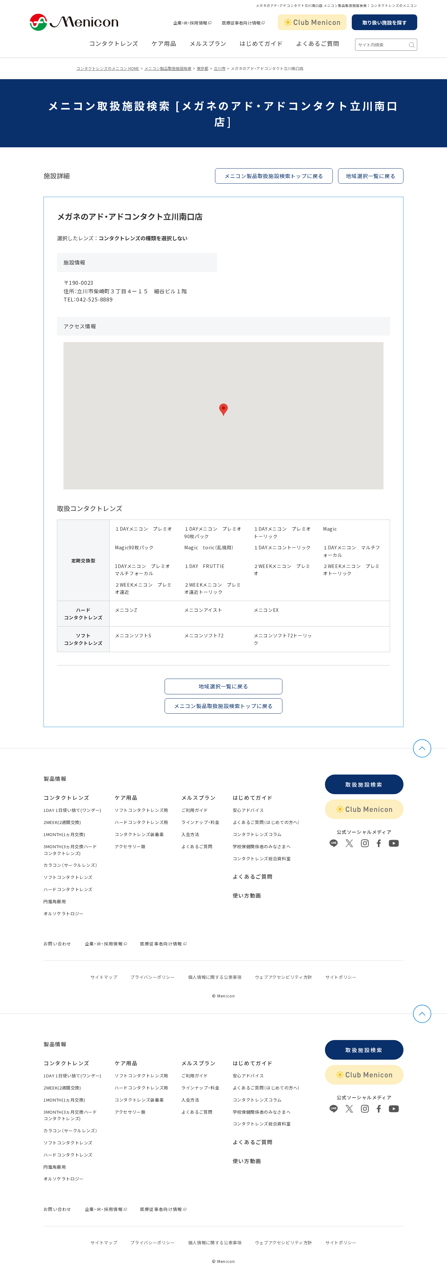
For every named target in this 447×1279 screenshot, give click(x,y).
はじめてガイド (261, 43)
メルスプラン (198, 797)
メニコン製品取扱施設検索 (167, 68)
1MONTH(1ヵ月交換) (64, 834)
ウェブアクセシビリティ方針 (283, 977)
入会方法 (190, 834)
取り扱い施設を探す (384, 22)
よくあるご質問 (317, 43)
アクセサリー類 (130, 846)
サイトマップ (103, 977)
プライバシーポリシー (152, 977)
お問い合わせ (58, 944)
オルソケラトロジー (64, 913)
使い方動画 (247, 895)
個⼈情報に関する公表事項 (215, 977)
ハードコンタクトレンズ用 (141, 822)
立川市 (219, 68)
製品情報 (55, 778)
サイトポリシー (341, 977)
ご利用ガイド (194, 810)
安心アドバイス (248, 810)
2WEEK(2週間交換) (62, 822)
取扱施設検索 (364, 784)
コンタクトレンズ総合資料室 (262, 858)
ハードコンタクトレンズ (68, 889)
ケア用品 (164, 43)
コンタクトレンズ (113, 43)
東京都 (202, 68)
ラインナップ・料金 (200, 822)
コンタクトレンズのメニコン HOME (107, 68)
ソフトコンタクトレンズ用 (141, 810)
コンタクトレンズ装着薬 (139, 834)
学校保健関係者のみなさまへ (262, 846)
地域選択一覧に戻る (370, 176)
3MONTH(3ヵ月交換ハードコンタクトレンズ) (70, 849)
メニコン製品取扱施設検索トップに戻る (273, 176)
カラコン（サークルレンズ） (71, 865)
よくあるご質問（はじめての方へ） (266, 822)
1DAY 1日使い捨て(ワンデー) (72, 810)
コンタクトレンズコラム (257, 834)
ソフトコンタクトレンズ (68, 877)
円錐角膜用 (55, 901)
